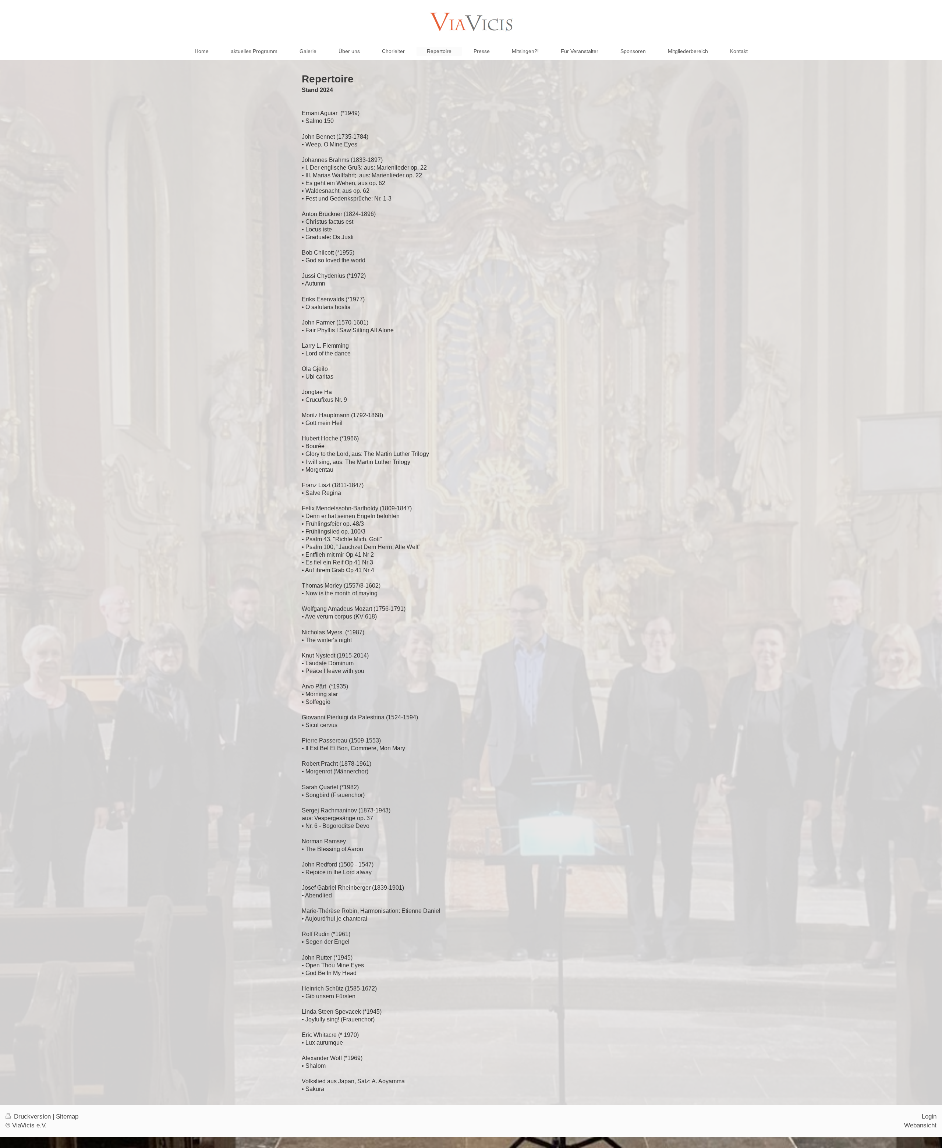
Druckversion (32, 1116)
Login (929, 1116)
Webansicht (920, 1125)
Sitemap (67, 1116)
